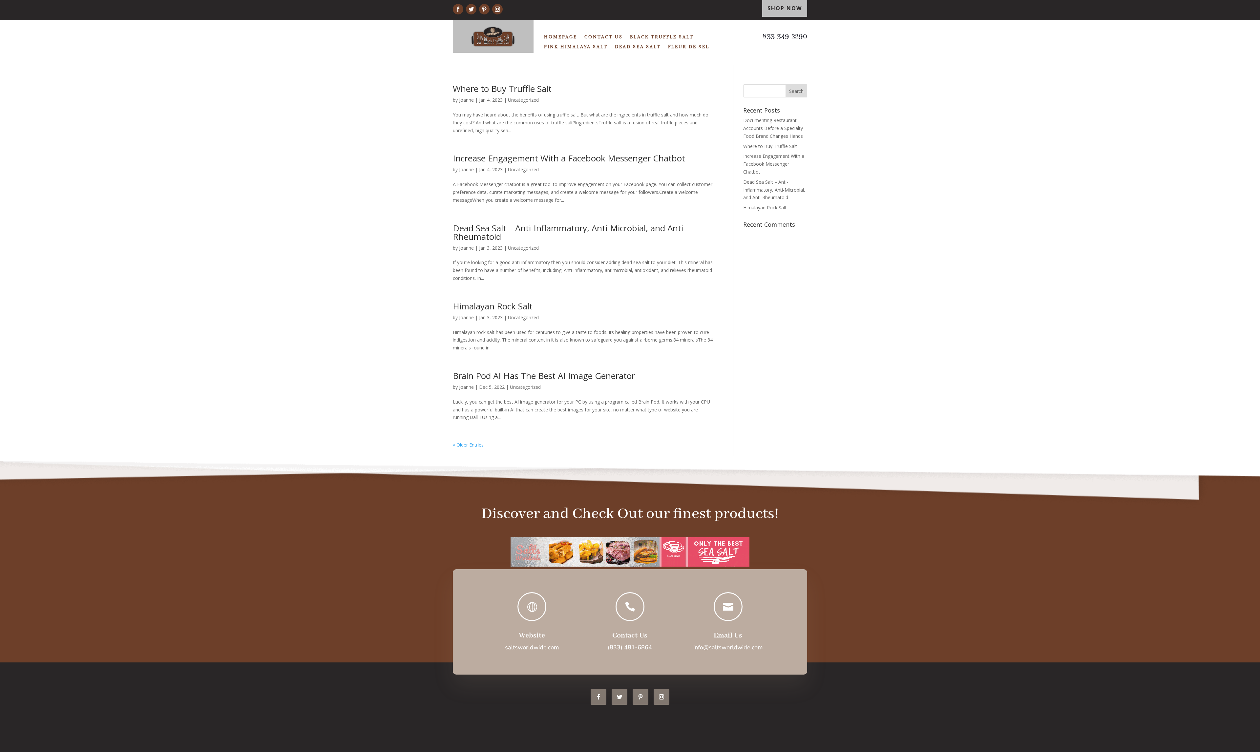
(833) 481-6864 (630, 647)
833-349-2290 (785, 36)
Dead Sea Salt (638, 46)
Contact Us (603, 36)
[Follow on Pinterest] (484, 9)
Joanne (466, 100)
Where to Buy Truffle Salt (502, 88)
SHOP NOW (784, 8)
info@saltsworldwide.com (728, 647)
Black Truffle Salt (662, 36)
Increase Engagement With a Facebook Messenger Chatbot (569, 158)
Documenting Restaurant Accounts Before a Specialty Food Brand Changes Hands (773, 128)
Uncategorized (523, 100)
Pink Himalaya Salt (576, 46)
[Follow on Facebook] (458, 9)
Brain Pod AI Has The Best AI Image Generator (544, 376)
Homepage (560, 36)
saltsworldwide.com (532, 647)
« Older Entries (468, 445)
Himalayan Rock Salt (493, 306)
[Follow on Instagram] (497, 9)
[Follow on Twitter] (471, 9)
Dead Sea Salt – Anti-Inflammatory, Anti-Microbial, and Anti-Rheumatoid (569, 232)
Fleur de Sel (688, 46)
